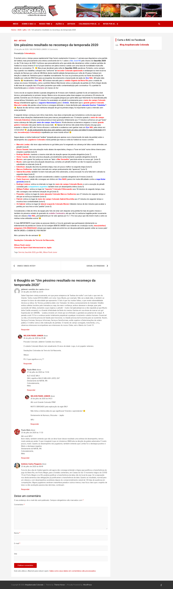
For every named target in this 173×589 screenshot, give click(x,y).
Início (15, 24)
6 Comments (53, 49)
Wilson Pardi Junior (50, 252)
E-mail (17, 543)
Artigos (71, 24)
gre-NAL (39, 252)
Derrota (21, 252)
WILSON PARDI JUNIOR (38, 49)
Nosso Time (44, 24)
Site (15, 554)
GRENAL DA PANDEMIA (95, 266)
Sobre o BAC (28, 24)
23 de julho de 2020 (21, 49)
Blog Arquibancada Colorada (134, 44)
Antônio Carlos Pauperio (31, 464)
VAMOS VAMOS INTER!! (26, 266)
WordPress (87, 585)
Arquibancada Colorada (34, 585)
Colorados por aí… (88, 24)
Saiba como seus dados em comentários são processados (72, 571)
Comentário (19, 505)
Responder (25, 330)
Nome (17, 533)
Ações (59, 24)
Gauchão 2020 (30, 252)
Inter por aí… (109, 24)
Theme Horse (59, 585)
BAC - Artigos (20, 41)
